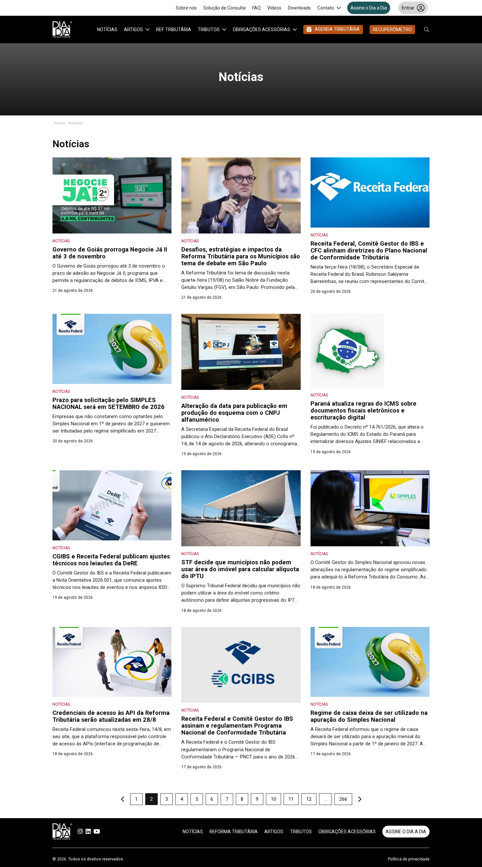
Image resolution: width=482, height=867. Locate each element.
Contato (325, 7)
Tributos (209, 29)
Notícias (107, 29)
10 (273, 799)
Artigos (133, 29)
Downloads (299, 7)
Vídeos (274, 7)
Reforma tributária (234, 831)
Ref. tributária (173, 29)
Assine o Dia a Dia (369, 7)
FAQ (256, 7)
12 (308, 799)
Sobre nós (186, 7)
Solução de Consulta (224, 7)
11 (291, 799)
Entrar (408, 7)
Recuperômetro (392, 29)
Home (59, 123)
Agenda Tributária (337, 29)
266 (343, 799)
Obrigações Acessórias (261, 29)
